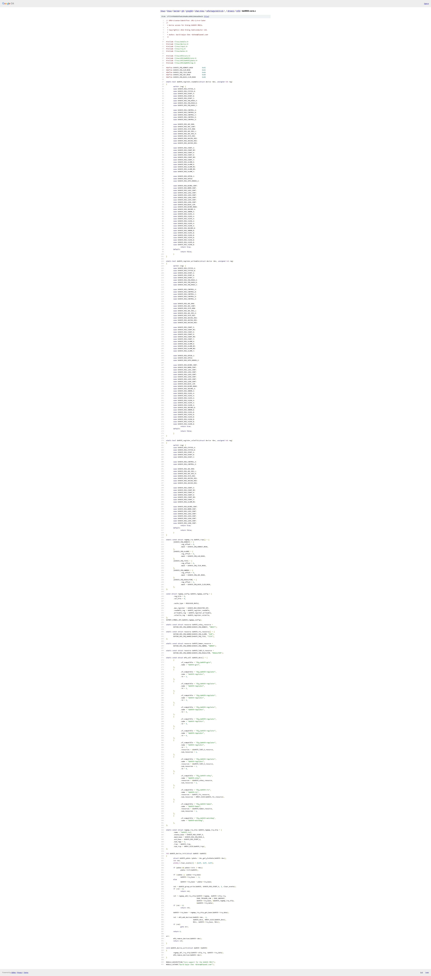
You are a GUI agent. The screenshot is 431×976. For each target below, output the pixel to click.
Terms (26, 972)
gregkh (189, 11)
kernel (177, 11)
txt (421, 972)
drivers (231, 11)
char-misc (199, 11)
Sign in (426, 3)
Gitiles (13, 972)
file (206, 16)
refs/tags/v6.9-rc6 (214, 11)
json (427, 972)
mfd (238, 11)
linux (163, 11)
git (182, 11)
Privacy (19, 972)
